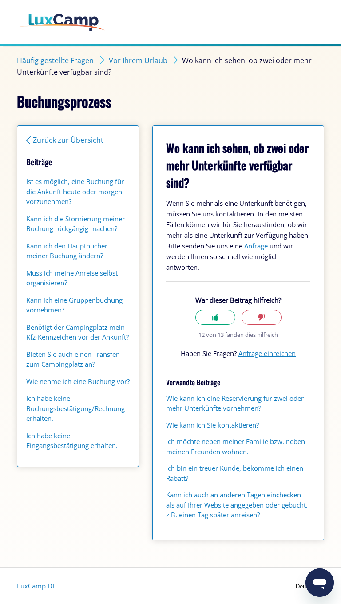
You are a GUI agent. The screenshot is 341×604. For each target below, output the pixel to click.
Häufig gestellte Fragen (55, 60)
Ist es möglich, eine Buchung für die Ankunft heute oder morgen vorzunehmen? (75, 191)
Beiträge (39, 162)
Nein (262, 317)
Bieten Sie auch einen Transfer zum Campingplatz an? (72, 359)
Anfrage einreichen (267, 353)
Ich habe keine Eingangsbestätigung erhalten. (72, 440)
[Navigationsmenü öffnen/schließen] (308, 22)
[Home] (61, 22)
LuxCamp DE (36, 585)
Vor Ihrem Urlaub (138, 60)
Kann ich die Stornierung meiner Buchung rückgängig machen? (75, 223)
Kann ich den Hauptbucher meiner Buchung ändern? (66, 250)
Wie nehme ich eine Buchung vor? (78, 381)
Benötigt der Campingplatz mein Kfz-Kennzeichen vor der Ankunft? (77, 332)
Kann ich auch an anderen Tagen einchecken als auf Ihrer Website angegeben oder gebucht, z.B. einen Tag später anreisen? (237, 504)
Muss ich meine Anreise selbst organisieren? (72, 278)
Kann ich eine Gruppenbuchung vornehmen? (74, 305)
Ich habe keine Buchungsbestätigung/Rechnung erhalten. (75, 408)
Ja (215, 317)
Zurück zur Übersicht (68, 140)
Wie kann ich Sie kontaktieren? (212, 424)
